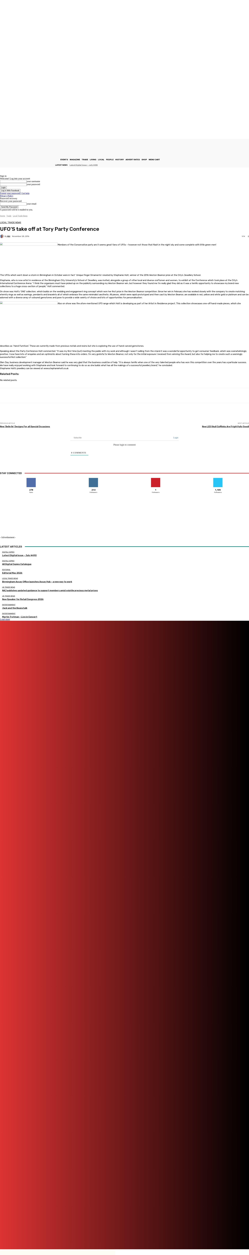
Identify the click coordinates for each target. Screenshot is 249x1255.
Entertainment (8, 605)
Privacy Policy (6, 196)
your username (33, 181)
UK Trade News (8, 587)
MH (8, 236)
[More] (103, 396)
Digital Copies (8, 552)
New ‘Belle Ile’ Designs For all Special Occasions (25, 426)
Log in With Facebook (10, 190)
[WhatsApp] (165, 1239)
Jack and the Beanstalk (14, 608)
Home (2, 216)
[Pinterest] (129, 1239)
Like (31, 479)
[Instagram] (101, 1239)
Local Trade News (20, 216)
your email (31, 204)
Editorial (6, 569)
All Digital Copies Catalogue (16, 564)
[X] (156, 1239)
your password (33, 184)
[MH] (2, 236)
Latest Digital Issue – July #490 (84, 165)
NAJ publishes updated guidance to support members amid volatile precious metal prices (50, 590)
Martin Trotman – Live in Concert (19, 617)
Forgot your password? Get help (14, 193)
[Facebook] (85, 1239)
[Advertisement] (52, 415)
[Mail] (118, 1239)
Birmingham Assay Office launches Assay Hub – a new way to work (37, 581)
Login (175, 438)
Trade (8, 216)
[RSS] (144, 1239)
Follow (93, 479)
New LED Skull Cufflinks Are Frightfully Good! (225, 426)
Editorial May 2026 (12, 573)
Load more (5, 619)
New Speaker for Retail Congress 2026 (23, 599)
